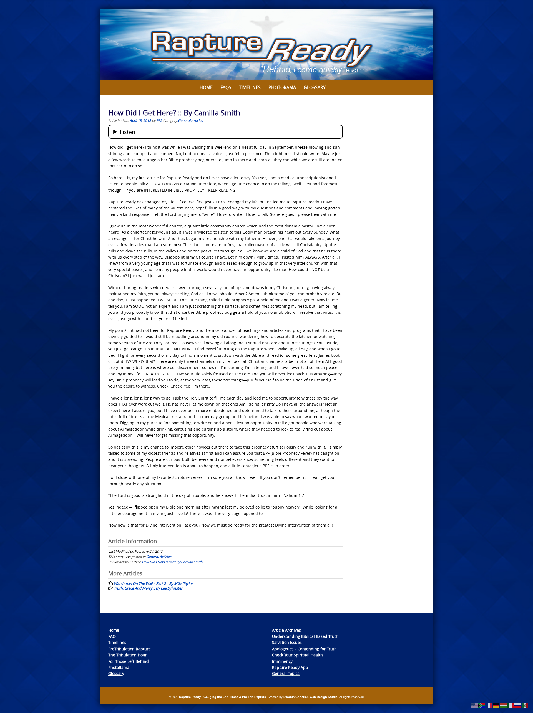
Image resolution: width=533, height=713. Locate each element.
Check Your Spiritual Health (297, 655)
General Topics (286, 673)
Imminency (282, 661)
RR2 (159, 120)
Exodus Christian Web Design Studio (310, 697)
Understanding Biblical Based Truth (305, 636)
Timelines (250, 87)
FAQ (112, 636)
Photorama (282, 87)
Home (206, 87)
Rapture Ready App (290, 667)
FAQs (225, 87)
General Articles (190, 120)
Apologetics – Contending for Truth (304, 648)
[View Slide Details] (266, 44)
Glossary (315, 87)
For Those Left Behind (128, 661)
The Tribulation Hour (127, 655)
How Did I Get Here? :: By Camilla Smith (172, 562)
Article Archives (286, 630)
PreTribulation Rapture (129, 648)
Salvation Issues (287, 642)
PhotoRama (118, 667)
